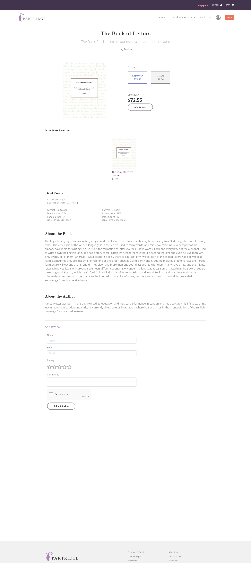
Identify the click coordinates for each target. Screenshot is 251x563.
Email (50, 347)
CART (228, 5)
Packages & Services (184, 17)
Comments (53, 374)
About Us (163, 17)
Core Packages (135, 556)
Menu (229, 17)
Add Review (52, 327)
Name (50, 335)
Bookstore (205, 17)
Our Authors (175, 556)
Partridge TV (175, 560)
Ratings (51, 360)
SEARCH (215, 5)
